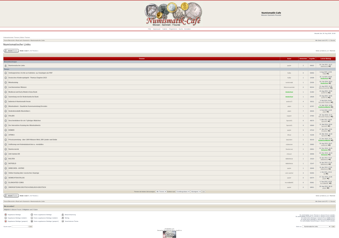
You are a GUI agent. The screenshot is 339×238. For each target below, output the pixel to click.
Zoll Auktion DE (14, 154)
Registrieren (173, 29)
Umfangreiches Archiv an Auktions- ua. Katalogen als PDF (30, 73)
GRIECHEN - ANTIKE (16, 168)
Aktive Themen (25, 37)
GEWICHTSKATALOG (16, 178)
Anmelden (187, 29)
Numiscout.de (13, 149)
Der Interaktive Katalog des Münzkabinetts (24, 125)
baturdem (289, 139)
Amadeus (324, 131)
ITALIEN (11, 116)
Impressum (156, 29)
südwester (289, 144)
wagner (289, 116)
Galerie (165, 29)
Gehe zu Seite (320, 50)
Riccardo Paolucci (324, 102)
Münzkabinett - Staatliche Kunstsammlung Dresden (27, 106)
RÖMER (11, 130)
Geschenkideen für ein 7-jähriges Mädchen (24, 121)
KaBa (289, 73)
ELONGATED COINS (16, 182)
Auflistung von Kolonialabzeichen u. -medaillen (25, 144)
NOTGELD (12, 163)
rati (324, 174)
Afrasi (289, 135)
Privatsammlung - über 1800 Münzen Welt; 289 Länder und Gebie (32, 140)
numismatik (289, 82)
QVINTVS (324, 93)
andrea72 (289, 101)
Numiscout (289, 149)
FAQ (149, 29)
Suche (181, 29)
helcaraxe (324, 150)
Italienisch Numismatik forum (19, 101)
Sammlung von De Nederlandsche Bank (23, 97)
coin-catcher (289, 173)
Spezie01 (289, 120)
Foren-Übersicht (9, 40)
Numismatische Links (38, 40)
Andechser (324, 78)
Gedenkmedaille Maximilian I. (19, 111)
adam (289, 106)
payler (289, 65)
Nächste (332, 50)
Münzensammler (289, 87)
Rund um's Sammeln (22, 40)
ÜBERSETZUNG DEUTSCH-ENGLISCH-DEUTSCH (27, 187)
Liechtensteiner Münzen (17, 87)
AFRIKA (11, 135)
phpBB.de (179, 230)
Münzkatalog (13, 82)
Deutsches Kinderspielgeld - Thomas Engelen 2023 (27, 78)
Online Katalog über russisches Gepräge (23, 173)
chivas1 (289, 154)
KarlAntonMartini (324, 107)
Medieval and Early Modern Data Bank (22, 92)
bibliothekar (324, 66)
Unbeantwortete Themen (11, 37)
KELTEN (11, 159)
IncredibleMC (289, 182)
